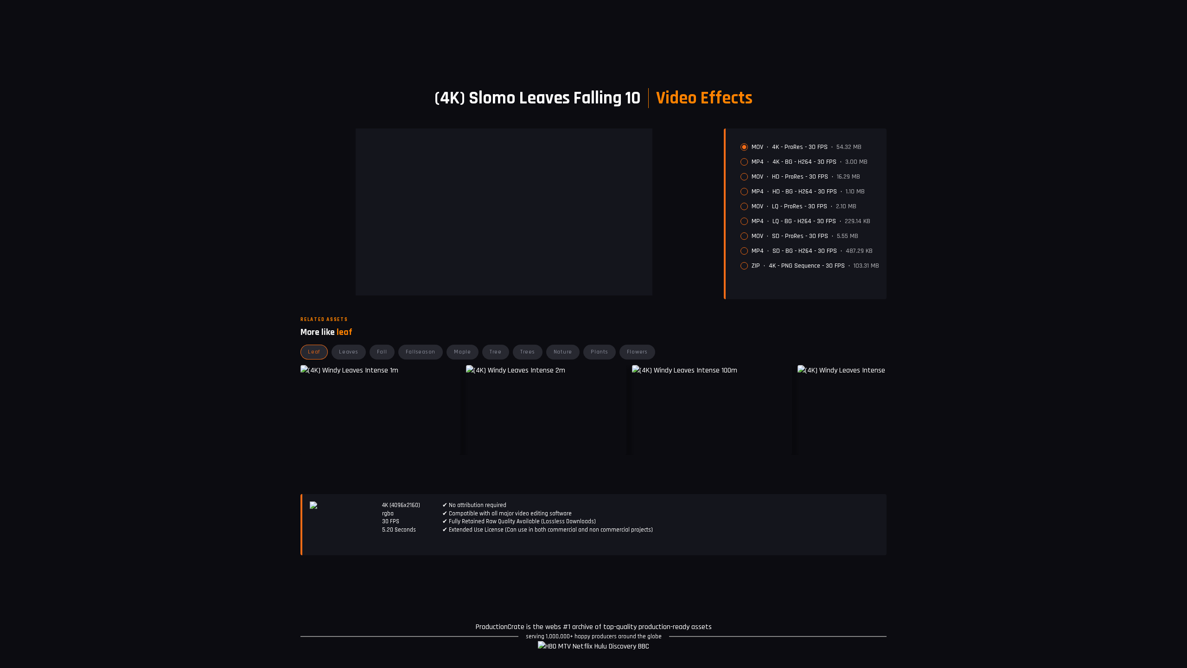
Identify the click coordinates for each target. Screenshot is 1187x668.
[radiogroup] (809, 206)
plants (599, 351)
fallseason (421, 351)
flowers (637, 351)
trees (527, 351)
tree (496, 351)
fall (382, 351)
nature (563, 351)
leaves (348, 351)
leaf (314, 351)
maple (462, 351)
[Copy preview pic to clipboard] (479, 441)
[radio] (744, 147)
